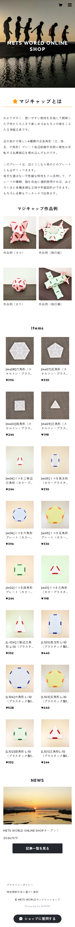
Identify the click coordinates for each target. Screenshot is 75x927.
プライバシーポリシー (20, 884)
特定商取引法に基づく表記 (23, 891)
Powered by (33, 906)
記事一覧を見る (37, 848)
